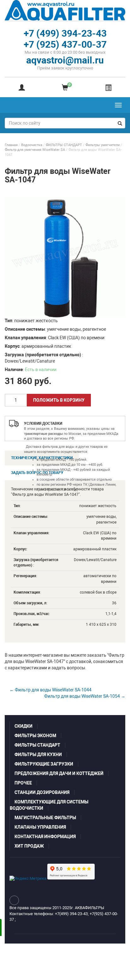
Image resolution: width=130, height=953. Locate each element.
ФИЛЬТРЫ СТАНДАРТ (64, 145)
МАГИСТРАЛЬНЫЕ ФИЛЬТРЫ (45, 817)
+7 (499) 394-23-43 (65, 33)
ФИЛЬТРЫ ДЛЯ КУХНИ (38, 754)
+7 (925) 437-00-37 (65, 44)
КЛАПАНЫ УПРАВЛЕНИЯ (40, 827)
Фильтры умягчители (103, 145)
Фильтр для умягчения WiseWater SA (35, 150)
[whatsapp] (14, 900)
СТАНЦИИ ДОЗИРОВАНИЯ (42, 792)
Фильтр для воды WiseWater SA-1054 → (84, 696)
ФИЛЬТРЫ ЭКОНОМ (35, 735)
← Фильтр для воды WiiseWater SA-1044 (50, 689)
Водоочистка (31, 145)
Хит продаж (29, 846)
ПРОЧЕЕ (23, 782)
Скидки (23, 726)
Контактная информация (45, 836)
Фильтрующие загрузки (44, 764)
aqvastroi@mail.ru (65, 60)
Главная (11, 145)
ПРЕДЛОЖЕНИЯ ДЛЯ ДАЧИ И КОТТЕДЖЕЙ (59, 773)
